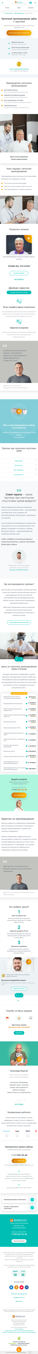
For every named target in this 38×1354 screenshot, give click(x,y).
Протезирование (19, 13)
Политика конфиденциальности (19, 1327)
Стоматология (9, 13)
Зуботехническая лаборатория (19, 622)
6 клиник (30, 8)
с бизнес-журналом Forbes (19, 70)
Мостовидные (18, 470)
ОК (30, 1352)
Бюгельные (18, 465)
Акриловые (18, 461)
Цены (19, 8)
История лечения (19, 273)
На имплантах (18, 475)
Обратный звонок (19, 1241)
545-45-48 (19, 790)
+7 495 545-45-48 (35, 2)
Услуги (7, 8)
